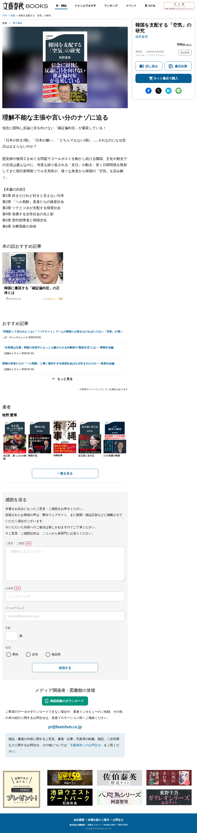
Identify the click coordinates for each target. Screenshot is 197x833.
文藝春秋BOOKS (25, 6)
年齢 (8, 628)
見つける (150, 5)
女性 (35, 654)
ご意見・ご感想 (14, 543)
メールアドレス (14, 608)
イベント (131, 5)
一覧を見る (65, 473)
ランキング (111, 5)
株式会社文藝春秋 (77, 825)
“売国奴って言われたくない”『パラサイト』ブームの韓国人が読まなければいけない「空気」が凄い (62, 331)
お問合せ (118, 820)
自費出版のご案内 (98, 820)
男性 (15, 654)
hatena (168, 91)
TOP (4, 15)
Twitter (158, 91)
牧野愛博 (141, 36)
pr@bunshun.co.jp (65, 727)
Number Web (109, 825)
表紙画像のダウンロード (67, 701)
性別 (8, 647)
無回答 (56, 654)
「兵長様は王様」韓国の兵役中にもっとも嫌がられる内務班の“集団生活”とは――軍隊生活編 (58, 347)
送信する (65, 667)
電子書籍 (17, 23)
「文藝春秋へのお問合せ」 (85, 745)
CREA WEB (123, 825)
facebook (148, 91)
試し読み (152, 66)
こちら (47, 533)
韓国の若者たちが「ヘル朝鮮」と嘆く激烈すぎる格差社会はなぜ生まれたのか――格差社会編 (58, 363)
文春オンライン (94, 825)
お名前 (9, 588)
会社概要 (79, 820)
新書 (13, 15)
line (178, 91)
